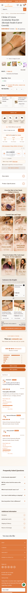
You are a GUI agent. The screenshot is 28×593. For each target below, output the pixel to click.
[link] (8, 290)
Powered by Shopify (6, 574)
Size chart (23, 69)
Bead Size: (6, 78)
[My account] (21, 5)
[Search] (24, 9)
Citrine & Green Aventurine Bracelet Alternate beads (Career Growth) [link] (18, 286)
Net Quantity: (5, 88)
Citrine (7, 13)
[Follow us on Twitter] (6, 567)
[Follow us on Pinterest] (11, 567)
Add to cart (13, 112)
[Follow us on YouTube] (14, 567)
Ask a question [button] (13, 369)
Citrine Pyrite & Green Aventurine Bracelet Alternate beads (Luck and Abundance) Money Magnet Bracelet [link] (19, 312)
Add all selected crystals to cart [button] (13, 328)
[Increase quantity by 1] (21, 89)
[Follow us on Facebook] (3, 567)
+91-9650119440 (22, 1)
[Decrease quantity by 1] (11, 89)
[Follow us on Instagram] (8, 567)
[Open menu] (2, 5)
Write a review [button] (13, 366)
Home (2, 13)
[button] (24, 5)
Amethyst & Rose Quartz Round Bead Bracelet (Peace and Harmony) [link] (7, 312)
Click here (15, 161)
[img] (6, 389)
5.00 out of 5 (17, 348)
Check (21, 130)
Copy (18, 153)
